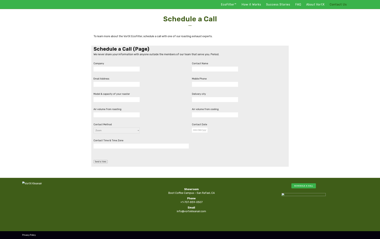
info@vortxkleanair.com (191, 211)
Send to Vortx (100, 162)
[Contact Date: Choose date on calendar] (210, 130)
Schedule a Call (303, 186)
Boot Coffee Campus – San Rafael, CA (191, 193)
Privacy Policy (29, 235)
